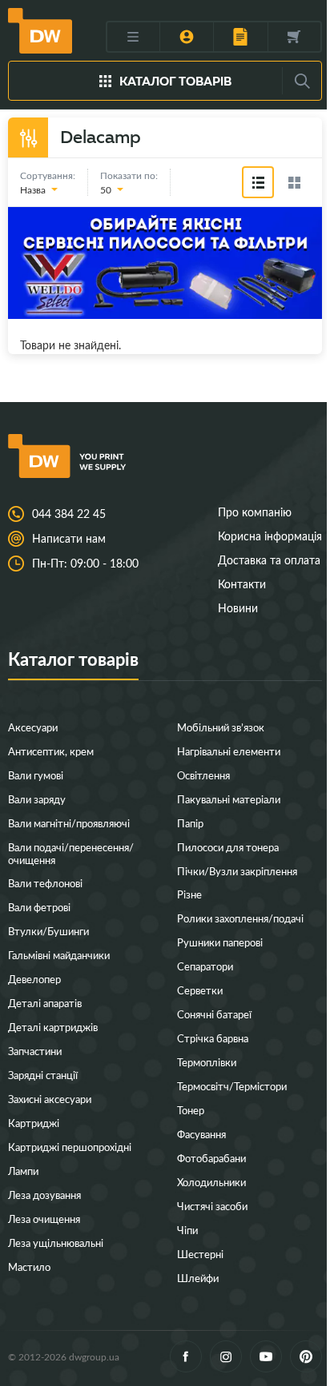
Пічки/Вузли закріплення (237, 871)
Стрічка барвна (212, 1038)
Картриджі (33, 1122)
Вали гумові (35, 775)
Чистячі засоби (212, 1206)
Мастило (29, 1266)
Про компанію (255, 512)
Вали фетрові (39, 907)
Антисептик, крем (51, 751)
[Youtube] (266, 1356)
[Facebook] (186, 1356)
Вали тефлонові (45, 883)
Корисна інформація (270, 536)
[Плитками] (294, 182)
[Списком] (258, 182)
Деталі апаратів (45, 1003)
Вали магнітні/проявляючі (69, 823)
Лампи (23, 1170)
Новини (238, 607)
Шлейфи (198, 1277)
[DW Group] (40, 30)
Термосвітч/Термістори (232, 1086)
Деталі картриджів (53, 1027)
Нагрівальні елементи (228, 751)
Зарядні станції (43, 1074)
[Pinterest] (306, 1356)
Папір (190, 823)
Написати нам (69, 539)
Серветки (200, 990)
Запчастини (35, 1050)
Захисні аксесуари (49, 1098)
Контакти (242, 583)
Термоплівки (206, 1062)
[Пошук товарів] (302, 81)
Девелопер (34, 979)
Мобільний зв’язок (220, 727)
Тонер (190, 1110)
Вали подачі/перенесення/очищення (71, 853)
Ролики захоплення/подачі (240, 918)
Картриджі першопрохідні (69, 1146)
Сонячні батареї (214, 1014)
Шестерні (200, 1254)
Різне (189, 894)
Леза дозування (44, 1194)
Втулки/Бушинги (48, 931)
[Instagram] (226, 1356)
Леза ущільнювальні (55, 1242)
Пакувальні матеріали (228, 799)
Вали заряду (37, 799)
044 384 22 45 (69, 514)
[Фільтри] (28, 137)
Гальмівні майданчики (59, 955)
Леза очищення (44, 1218)
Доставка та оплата (269, 560)
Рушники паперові (220, 942)
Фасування (201, 1134)
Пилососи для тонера (228, 847)
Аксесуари (33, 727)
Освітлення (203, 775)
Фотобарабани (211, 1158)
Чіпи (187, 1230)
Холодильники (211, 1182)
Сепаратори (205, 966)
